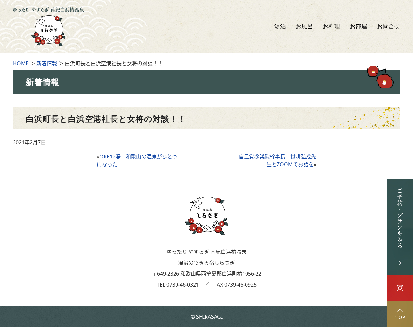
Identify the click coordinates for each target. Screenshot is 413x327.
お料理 (331, 26)
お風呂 (304, 26)
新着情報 (46, 63)
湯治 (280, 26)
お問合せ (388, 26)
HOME (21, 63)
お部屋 (358, 26)
